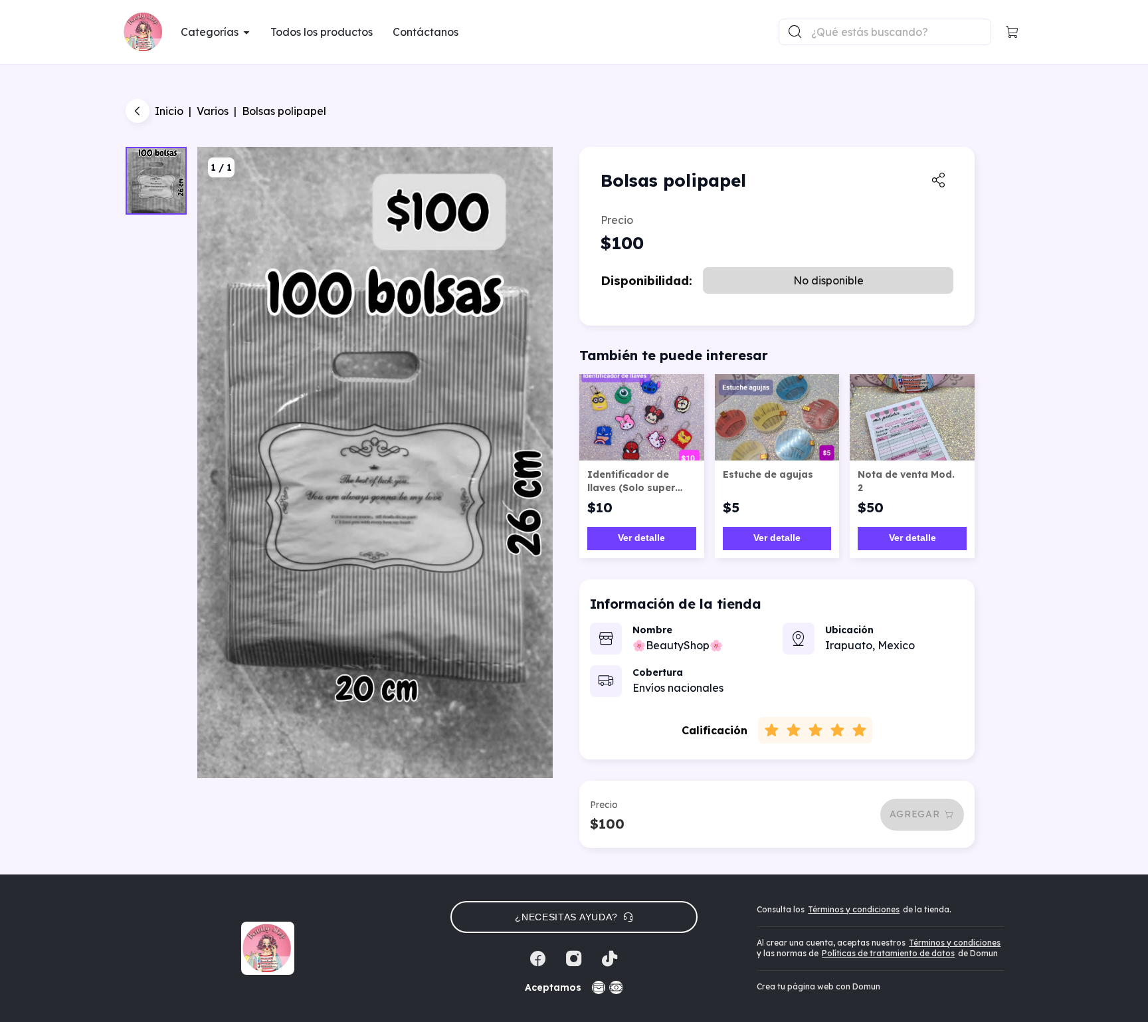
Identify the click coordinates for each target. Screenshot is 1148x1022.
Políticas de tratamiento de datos (888, 953)
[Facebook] (538, 959)
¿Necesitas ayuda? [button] (566, 917)
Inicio (169, 111)
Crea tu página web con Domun (818, 986)
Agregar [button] (915, 814)
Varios (213, 111)
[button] (1012, 32)
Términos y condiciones (854, 909)
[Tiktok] (610, 959)
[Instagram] (574, 959)
